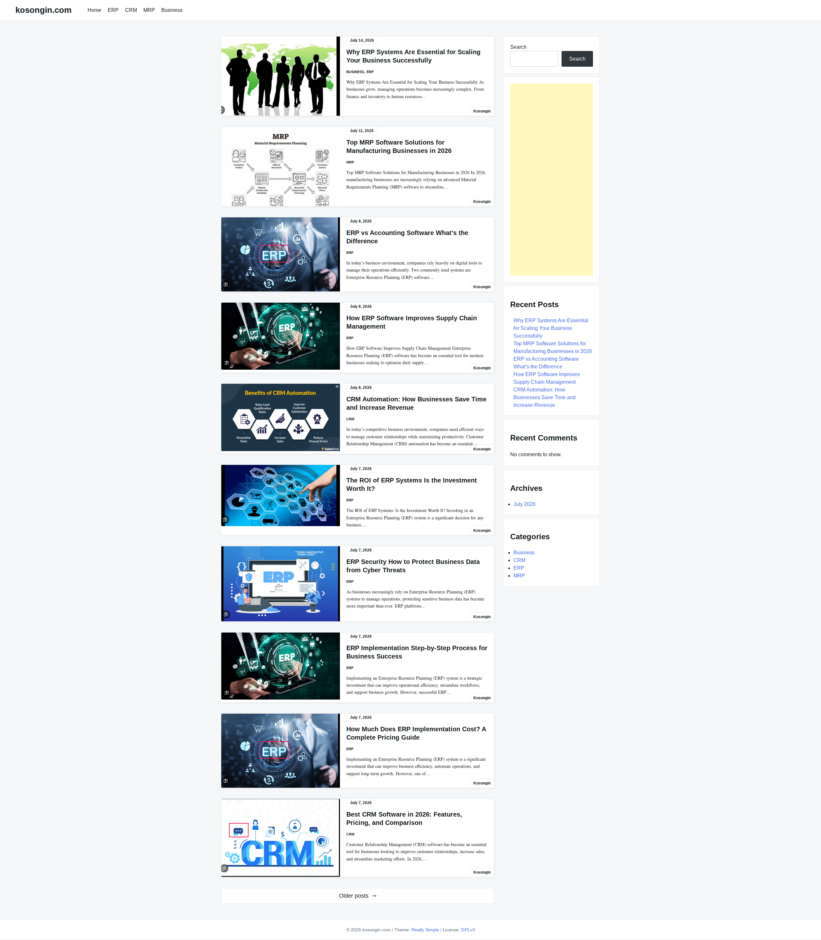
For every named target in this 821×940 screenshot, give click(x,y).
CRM (131, 10)
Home (94, 10)
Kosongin (482, 111)
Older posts (353, 896)
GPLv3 (468, 929)
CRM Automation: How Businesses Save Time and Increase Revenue (544, 397)
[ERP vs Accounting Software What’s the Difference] (280, 254)
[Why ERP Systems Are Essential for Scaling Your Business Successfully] (280, 76)
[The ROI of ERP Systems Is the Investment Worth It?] (280, 495)
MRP (149, 10)
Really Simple (425, 929)
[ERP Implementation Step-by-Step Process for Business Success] (280, 666)
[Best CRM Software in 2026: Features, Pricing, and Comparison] (280, 838)
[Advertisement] (551, 179)
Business (171, 10)
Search (518, 47)
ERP (113, 10)
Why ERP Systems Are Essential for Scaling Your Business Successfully (550, 328)
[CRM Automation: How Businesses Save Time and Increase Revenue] (280, 417)
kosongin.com (43, 10)
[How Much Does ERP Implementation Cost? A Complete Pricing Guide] (280, 751)
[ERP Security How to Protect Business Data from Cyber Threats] (280, 583)
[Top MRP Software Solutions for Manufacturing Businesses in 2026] (280, 166)
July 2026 (524, 504)
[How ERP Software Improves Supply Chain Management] (280, 336)
